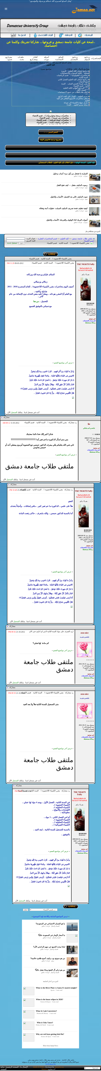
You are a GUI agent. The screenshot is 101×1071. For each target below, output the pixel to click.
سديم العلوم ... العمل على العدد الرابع (73, 96)
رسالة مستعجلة (90, 323)
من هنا (36, 301)
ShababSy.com (59, 1067)
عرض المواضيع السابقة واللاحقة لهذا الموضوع (50, 916)
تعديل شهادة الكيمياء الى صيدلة (76, 103)
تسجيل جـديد (12, 243)
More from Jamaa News (50, 1046)
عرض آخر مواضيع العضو (63, 363)
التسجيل (14, 412)
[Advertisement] (40, 334)
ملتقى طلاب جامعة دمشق (82, 239)
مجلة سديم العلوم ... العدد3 (77, 105)
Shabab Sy (45, 1069)
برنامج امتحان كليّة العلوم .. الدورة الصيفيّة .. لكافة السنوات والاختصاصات (75, 72)
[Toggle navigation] (5, 9)
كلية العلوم (64, 239)
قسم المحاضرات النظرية (47, 239)
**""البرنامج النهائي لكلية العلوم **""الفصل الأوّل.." (76, 89)
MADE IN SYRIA (38, 1067)
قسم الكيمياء (89, 241)
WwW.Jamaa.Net (51, 1064)
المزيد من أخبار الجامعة (50, 981)
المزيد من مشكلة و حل (92, 231)
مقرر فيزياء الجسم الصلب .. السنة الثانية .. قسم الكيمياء (75, 85)
